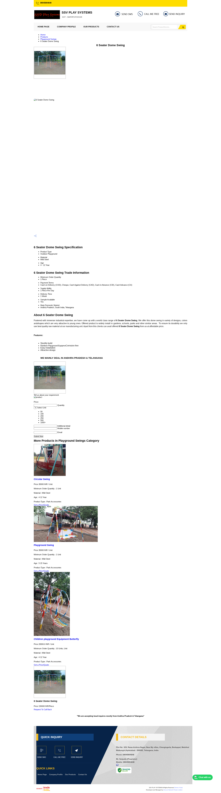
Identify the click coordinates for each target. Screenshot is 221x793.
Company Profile (66, 27)
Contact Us (113, 27)
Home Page (43, 27)
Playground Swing (44, 545)
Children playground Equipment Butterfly (56, 639)
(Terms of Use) (178, 787)
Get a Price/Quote (41, 505)
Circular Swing (42, 479)
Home (43, 35)
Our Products (91, 27)
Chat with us (205, 777)
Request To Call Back (43, 709)
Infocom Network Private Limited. (173, 790)
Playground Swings (48, 39)
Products (44, 37)
